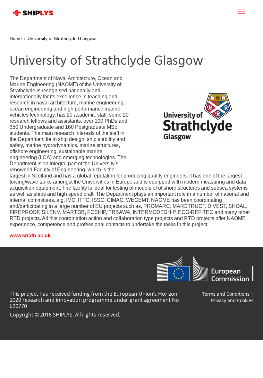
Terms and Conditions (226, 294)
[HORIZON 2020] (205, 268)
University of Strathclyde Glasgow (62, 38)
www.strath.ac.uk (30, 235)
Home (16, 38)
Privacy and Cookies (232, 300)
